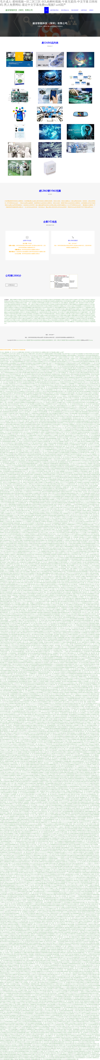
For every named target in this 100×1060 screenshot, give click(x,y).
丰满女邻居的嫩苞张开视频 (38, 363)
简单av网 (74, 507)
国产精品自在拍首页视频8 (61, 371)
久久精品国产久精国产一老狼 (79, 665)
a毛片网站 (69, 516)
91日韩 (77, 372)
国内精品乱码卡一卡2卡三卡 (63, 510)
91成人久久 (63, 647)
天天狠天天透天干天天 (43, 589)
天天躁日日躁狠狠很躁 (26, 520)
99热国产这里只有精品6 (10, 498)
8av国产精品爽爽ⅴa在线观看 (33, 404)
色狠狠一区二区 (73, 548)
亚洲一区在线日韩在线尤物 (77, 479)
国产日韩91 (17, 560)
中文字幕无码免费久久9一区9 (65, 562)
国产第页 (61, 537)
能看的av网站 (10, 493)
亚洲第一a (61, 397)
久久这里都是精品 (11, 653)
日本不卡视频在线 (9, 389)
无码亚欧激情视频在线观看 (44, 458)
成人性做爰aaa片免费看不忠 (42, 496)
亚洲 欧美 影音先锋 (68, 366)
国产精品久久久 (69, 353)
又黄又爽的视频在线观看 (28, 496)
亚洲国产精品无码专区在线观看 (19, 419)
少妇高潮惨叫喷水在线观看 (15, 369)
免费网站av (48, 433)
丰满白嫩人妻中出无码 (60, 603)
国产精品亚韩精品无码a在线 (22, 589)
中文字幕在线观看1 (25, 360)
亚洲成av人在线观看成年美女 (47, 404)
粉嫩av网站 (58, 527)
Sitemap (91, 340)
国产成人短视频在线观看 (25, 590)
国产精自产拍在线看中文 (83, 507)
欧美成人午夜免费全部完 (62, 374)
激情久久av (86, 643)
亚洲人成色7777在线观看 (82, 364)
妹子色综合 (9, 581)
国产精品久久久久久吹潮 (80, 532)
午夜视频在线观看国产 (58, 377)
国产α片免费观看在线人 (6, 606)
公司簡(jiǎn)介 (11, 285)
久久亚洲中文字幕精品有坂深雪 (27, 532)
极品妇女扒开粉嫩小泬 (40, 634)
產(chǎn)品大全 (65, 10)
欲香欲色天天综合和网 (43, 468)
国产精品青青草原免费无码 (14, 430)
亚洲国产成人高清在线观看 (75, 371)
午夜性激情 (49, 521)
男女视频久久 (37, 545)
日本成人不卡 (81, 369)
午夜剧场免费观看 (16, 364)
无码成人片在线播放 (60, 383)
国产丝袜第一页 (86, 485)
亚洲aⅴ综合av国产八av (8, 535)
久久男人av (9, 538)
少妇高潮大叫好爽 (55, 617)
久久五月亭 (48, 556)
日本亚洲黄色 (63, 631)
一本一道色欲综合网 (91, 578)
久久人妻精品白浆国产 (74, 640)
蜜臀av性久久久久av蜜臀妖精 (37, 368)
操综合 (71, 363)
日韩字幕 (24, 355)
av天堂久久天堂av (55, 493)
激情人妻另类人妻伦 (26, 542)
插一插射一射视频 (28, 603)
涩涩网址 (2, 567)
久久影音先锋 (56, 579)
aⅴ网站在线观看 (83, 372)
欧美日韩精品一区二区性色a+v (57, 628)
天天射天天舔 (64, 598)
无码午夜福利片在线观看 (36, 361)
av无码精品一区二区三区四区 (17, 576)
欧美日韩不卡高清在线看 (8, 457)
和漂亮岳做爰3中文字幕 (10, 656)
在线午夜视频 (91, 632)
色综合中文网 (38, 421)
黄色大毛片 (75, 601)
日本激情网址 (21, 422)
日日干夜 (85, 556)
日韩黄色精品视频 (51, 515)
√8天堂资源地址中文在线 (52, 537)
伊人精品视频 (54, 650)
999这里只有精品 (34, 449)
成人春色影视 (49, 540)
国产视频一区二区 (19, 440)
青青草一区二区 (83, 604)
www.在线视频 (33, 589)
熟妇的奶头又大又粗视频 (45, 617)
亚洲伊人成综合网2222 (37, 353)
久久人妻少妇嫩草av (66, 440)
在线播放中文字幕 (28, 606)
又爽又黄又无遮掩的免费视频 (51, 656)
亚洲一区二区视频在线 (61, 607)
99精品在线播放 (4, 620)
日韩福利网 (75, 374)
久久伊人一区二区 (9, 560)
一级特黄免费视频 (21, 653)
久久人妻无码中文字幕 (28, 369)
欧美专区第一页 (54, 437)
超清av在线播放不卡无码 (8, 650)
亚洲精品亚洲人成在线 (80, 540)
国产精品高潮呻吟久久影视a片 (59, 516)
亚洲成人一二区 (8, 518)
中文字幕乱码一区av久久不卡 (60, 482)
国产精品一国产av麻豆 (24, 473)
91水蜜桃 (4, 531)
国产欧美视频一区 (24, 617)
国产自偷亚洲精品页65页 (76, 416)
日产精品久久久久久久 (69, 573)
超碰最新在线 (18, 447)
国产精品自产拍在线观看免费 (45, 636)
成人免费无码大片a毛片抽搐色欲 (39, 488)
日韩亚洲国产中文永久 (40, 509)
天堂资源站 (37, 451)
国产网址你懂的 (37, 651)
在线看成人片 (95, 570)
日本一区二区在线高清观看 (60, 661)
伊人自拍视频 (58, 402)
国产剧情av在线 (17, 455)
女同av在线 (18, 372)
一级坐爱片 (15, 487)
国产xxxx (92, 426)
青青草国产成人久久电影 (82, 573)
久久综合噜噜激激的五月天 (12, 482)
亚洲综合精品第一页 (65, 521)
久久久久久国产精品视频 (59, 568)
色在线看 (66, 529)
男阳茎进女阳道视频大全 (61, 495)
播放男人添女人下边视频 (31, 628)
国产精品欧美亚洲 (75, 419)
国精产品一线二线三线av (32, 623)
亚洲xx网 (41, 396)
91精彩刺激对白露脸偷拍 (42, 612)
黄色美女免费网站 (20, 402)
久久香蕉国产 (87, 617)
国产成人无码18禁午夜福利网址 (28, 364)
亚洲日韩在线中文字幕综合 (48, 383)
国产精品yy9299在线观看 (34, 498)
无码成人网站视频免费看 (66, 451)
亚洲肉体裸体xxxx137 (62, 422)
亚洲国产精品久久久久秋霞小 (47, 507)
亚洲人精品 (96, 480)
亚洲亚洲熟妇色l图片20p (20, 493)
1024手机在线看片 (84, 662)
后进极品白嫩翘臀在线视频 (11, 567)
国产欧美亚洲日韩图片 (14, 532)
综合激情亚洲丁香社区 (93, 418)
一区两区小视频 (18, 540)
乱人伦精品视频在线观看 (15, 418)
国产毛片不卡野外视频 (14, 603)
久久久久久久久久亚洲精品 (71, 471)
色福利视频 (33, 612)
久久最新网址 (73, 531)
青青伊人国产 (31, 389)
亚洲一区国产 (26, 361)
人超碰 (55, 553)
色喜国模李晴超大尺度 (84, 551)
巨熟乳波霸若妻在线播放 (12, 628)
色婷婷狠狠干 (53, 480)
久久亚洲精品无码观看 (50, 606)
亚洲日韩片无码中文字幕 (39, 371)
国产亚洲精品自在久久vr (41, 593)
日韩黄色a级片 (29, 567)
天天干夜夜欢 (73, 612)
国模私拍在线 (66, 612)
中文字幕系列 (44, 578)
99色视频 (51, 499)
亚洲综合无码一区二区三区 (91, 584)
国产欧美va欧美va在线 (36, 455)
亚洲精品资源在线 (8, 548)
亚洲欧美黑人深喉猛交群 (74, 598)
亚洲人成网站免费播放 (44, 573)
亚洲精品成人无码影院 (40, 521)
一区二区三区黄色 (49, 386)
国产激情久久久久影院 (23, 491)
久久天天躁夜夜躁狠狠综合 (21, 462)
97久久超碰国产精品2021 (80, 383)
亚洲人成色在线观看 (8, 563)
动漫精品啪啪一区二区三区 (20, 523)
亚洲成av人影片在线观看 (42, 424)
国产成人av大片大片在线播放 (73, 523)
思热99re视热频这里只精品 (71, 377)
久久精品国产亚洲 (48, 557)
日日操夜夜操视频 (29, 402)
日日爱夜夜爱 (18, 553)
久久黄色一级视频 (42, 444)
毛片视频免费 (81, 469)
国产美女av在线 (18, 435)
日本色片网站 (16, 405)
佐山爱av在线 (93, 559)
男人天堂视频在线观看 (10, 474)
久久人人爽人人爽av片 (48, 603)
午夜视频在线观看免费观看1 (86, 399)
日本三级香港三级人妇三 (90, 385)
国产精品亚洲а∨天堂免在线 (70, 567)
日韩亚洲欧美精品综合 (49, 429)
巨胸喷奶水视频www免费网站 (40, 405)
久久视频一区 (27, 468)
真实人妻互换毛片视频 (90, 369)
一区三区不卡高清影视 (79, 488)
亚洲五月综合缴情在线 (84, 661)
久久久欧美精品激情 (16, 466)
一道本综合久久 (13, 416)
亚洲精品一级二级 (87, 653)
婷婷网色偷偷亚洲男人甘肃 (18, 579)
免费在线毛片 (13, 422)
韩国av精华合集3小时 (58, 526)
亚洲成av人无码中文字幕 (42, 389)
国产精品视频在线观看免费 (39, 382)
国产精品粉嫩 (9, 382)
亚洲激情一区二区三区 (66, 399)
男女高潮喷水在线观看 (46, 648)
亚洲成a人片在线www (8, 415)
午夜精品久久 (61, 430)
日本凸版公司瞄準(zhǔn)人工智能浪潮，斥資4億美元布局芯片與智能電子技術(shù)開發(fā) (50, 76)
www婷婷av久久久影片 (40, 391)
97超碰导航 (32, 571)
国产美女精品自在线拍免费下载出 (48, 504)
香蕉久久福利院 (26, 447)
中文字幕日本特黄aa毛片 (89, 353)
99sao (7, 576)
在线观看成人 (26, 443)
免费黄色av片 (23, 391)
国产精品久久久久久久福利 (58, 396)
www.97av (82, 462)
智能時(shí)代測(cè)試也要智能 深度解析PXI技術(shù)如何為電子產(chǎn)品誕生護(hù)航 (19, 58)
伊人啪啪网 (38, 446)
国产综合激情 (17, 642)
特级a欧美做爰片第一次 (68, 458)
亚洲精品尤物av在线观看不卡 (82, 607)
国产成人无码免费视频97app (63, 625)
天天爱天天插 (79, 579)
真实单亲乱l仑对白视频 (5, 419)
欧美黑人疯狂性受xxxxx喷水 (7, 617)
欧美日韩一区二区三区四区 (77, 484)
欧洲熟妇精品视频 (46, 446)
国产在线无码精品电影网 (89, 355)
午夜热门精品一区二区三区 (24, 609)
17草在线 (6, 529)
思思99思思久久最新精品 (61, 632)
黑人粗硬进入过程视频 (91, 393)
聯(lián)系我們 (74, 10)
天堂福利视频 (33, 565)
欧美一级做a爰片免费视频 (34, 578)
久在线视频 (87, 628)
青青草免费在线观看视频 (84, 620)
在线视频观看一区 (45, 397)
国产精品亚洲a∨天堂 (40, 457)
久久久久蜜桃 (57, 647)
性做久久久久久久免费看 (54, 364)
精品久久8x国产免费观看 (79, 363)
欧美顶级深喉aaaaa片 (22, 444)
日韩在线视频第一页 (67, 375)
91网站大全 (62, 520)
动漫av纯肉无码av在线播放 (90, 476)
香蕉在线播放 (75, 545)
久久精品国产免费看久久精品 (33, 548)
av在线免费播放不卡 (13, 363)
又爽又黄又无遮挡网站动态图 (87, 441)
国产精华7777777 (89, 553)
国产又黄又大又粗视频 (86, 606)
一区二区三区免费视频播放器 (55, 411)
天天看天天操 (24, 407)
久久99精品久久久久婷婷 (17, 618)
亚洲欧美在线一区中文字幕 (45, 418)
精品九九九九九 (32, 615)
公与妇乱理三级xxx (64, 614)
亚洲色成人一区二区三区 (45, 523)
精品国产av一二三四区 (68, 488)
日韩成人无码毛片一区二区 (45, 623)
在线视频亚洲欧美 (95, 474)
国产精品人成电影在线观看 (54, 571)
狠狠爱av (56, 386)
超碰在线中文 (53, 394)
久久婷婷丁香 (51, 662)
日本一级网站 (79, 476)
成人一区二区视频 (52, 600)
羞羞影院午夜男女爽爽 (70, 437)
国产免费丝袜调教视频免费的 (68, 617)
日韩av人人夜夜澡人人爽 (45, 590)
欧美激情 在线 (47, 585)
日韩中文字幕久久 (24, 565)
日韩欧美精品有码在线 (93, 411)
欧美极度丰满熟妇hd (8, 545)
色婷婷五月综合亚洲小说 (49, 527)
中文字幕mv (74, 615)
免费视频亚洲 (63, 462)
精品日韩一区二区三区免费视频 (26, 513)
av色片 (6, 418)
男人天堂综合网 (25, 490)
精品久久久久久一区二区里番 (23, 584)
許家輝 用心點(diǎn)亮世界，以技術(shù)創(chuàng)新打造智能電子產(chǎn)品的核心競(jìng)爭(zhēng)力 (19, 166)
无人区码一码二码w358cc (14, 520)
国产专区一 (65, 543)
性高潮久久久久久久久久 (24, 449)
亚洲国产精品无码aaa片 (58, 415)
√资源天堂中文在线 (41, 435)
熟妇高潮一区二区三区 (11, 611)
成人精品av (26, 664)
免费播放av (9, 549)
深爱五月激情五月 (71, 498)
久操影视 (65, 443)
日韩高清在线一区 (17, 639)
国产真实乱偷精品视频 (38, 469)
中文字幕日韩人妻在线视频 (82, 437)
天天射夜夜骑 (56, 648)
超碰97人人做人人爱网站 (41, 463)
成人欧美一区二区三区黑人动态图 (38, 600)
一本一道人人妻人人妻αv (79, 538)
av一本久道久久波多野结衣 (47, 452)
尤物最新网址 (77, 512)
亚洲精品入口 (58, 432)
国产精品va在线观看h (79, 366)
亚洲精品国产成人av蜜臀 (87, 598)
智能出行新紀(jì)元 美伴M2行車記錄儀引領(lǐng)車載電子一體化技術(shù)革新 (80, 112)
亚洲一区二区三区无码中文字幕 (65, 457)
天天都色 (19, 620)
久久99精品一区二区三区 (88, 515)
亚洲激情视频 (73, 426)
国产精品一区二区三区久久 (32, 510)
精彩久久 (89, 432)
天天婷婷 (30, 557)
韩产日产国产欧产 (66, 432)
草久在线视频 (91, 642)
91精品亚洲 (12, 355)
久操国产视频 (57, 524)
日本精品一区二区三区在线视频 (24, 658)
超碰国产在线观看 (12, 600)
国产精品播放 (28, 393)
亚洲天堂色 (64, 379)
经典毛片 (7, 358)
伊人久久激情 (54, 576)
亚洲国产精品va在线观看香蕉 (25, 537)
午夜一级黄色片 (24, 482)
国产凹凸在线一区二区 (84, 600)
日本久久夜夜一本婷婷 (72, 357)
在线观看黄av (54, 554)
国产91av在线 (91, 451)
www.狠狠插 (43, 645)
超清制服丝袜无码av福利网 (39, 501)
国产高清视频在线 (79, 368)
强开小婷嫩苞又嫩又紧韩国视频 (79, 411)
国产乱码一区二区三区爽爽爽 (38, 551)
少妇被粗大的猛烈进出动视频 (52, 473)
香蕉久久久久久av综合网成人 (86, 639)
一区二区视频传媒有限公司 (9, 546)
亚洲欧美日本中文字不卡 (46, 531)
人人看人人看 (6, 402)
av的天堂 (43, 618)
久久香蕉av (73, 501)
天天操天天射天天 (17, 592)
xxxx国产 (88, 532)
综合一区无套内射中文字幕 (87, 651)
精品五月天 (11, 540)
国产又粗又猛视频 (24, 571)
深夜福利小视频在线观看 (84, 474)
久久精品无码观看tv (57, 458)
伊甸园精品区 (72, 408)
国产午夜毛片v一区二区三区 (29, 430)
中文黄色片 (38, 487)
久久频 (3, 559)
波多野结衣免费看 (48, 568)
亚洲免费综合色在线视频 (9, 589)
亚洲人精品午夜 (38, 375)
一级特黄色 (80, 385)
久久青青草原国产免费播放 (67, 424)
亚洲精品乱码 (15, 606)
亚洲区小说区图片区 (10, 383)
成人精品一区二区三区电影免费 (81, 493)
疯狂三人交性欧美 (93, 520)
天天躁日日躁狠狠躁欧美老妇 (57, 468)
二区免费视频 (39, 465)
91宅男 (87, 495)
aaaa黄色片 (69, 631)
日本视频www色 (71, 621)
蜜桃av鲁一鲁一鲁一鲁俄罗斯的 (79, 642)
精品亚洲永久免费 (32, 482)
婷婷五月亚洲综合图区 (54, 424)
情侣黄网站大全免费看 (34, 462)
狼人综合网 (43, 462)
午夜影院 (62, 491)
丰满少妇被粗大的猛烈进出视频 (41, 485)
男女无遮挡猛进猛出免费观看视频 (91, 560)
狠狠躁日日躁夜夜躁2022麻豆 (35, 407)
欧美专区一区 (25, 416)
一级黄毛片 (9, 485)
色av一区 (72, 415)
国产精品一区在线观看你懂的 (68, 571)
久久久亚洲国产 (80, 405)
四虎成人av (8, 429)
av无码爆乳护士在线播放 (14, 368)
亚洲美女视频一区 (9, 480)
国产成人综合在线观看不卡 (10, 449)
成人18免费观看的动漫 (27, 535)
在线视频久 (41, 631)
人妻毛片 (19, 496)
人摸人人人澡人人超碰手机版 (31, 625)
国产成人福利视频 (55, 615)
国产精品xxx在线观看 (18, 625)
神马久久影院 (13, 443)
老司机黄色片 (22, 487)
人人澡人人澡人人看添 (53, 405)
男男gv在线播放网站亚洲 (41, 413)
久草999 (6, 532)
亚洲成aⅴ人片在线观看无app (42, 369)
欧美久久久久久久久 (34, 491)
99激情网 (7, 422)
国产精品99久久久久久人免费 (45, 377)
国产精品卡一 (17, 457)
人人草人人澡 (65, 455)
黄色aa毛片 (76, 465)
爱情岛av (15, 614)
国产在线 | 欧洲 (40, 385)
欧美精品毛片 (93, 545)
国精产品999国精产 (44, 595)
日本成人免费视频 (63, 513)
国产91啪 (49, 645)
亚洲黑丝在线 (45, 421)
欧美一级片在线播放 (89, 656)
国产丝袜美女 (37, 567)
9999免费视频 (95, 446)
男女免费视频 (21, 654)
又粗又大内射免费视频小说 (48, 611)
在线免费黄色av (47, 396)
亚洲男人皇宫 (11, 484)
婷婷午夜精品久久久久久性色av (88, 523)
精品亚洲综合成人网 (81, 563)
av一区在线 (68, 396)
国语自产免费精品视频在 (6, 408)
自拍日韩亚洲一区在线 (64, 501)
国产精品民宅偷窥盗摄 (80, 386)
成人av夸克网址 (10, 629)
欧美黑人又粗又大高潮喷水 (34, 415)
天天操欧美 (75, 631)
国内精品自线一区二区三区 (82, 404)
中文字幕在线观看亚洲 (58, 574)
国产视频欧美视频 (29, 380)
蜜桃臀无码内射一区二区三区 (9, 623)
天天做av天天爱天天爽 (63, 653)
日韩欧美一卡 (76, 662)
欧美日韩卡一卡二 (73, 360)
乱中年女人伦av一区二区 (41, 402)
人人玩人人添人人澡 (49, 609)
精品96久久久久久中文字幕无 (12, 371)
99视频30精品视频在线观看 (67, 493)
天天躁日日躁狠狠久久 (23, 399)
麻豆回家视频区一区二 (50, 372)
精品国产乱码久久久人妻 (70, 623)
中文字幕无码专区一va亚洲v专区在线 (38, 607)
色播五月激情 (68, 665)
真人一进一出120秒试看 (87, 518)
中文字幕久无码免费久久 (84, 440)
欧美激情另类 (94, 482)
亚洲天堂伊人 (13, 658)
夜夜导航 (45, 654)
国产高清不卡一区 (82, 410)
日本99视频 (74, 440)
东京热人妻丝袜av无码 (75, 509)
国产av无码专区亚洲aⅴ (82, 623)
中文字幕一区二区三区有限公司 (87, 582)
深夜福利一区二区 (81, 587)
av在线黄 (29, 543)
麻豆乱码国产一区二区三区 (84, 647)
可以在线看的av (91, 574)
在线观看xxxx (50, 553)
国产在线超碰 (77, 510)
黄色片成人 (92, 429)
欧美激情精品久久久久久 (41, 598)
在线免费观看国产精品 (72, 502)
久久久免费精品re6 (38, 538)
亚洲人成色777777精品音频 (52, 363)
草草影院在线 (60, 549)
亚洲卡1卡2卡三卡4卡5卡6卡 (51, 643)
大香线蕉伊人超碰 (8, 554)
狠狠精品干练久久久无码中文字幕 (30, 418)
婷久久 (65, 515)
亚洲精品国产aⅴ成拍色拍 (25, 488)
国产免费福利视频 (61, 463)
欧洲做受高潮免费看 (85, 430)
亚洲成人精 (95, 606)
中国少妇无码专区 (4, 479)
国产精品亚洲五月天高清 (17, 429)
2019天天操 (97, 618)
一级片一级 (69, 568)
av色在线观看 (45, 661)
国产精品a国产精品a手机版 (42, 604)
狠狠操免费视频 (61, 407)
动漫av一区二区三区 (77, 556)
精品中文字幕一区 (58, 596)
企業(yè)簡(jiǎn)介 (54, 10)
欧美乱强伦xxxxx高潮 (91, 603)
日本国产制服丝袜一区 (78, 562)
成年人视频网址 (52, 358)
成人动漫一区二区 (32, 408)
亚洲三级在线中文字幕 (63, 469)
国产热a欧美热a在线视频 (14, 366)
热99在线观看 (34, 590)
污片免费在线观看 (69, 393)
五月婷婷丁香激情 (49, 601)
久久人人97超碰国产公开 (28, 521)
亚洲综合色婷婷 (39, 429)
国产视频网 (62, 523)
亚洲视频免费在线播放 (45, 563)
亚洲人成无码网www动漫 (8, 598)
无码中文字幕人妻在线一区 (20, 460)
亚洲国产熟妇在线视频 (55, 455)
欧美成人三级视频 (26, 455)
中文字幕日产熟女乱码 (7, 625)
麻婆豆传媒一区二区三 (14, 463)
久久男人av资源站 (19, 562)
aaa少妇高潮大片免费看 (16, 379)
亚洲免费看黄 (88, 548)
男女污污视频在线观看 (29, 562)
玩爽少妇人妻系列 (25, 560)
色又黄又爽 (90, 556)
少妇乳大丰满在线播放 (41, 571)
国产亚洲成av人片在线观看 (70, 596)
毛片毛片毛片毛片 (87, 400)
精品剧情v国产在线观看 (91, 535)
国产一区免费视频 (61, 394)
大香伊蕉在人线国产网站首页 (25, 621)
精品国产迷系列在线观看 (23, 474)
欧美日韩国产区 (94, 554)
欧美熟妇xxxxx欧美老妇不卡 (42, 480)
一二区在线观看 (12, 620)
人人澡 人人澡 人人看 (63, 389)
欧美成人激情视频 (30, 487)
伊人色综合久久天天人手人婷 (53, 379)
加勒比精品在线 (8, 609)
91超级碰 (51, 465)
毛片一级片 (2, 482)
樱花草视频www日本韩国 (78, 656)
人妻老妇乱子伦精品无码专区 (7, 447)
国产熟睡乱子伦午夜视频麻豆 (51, 520)
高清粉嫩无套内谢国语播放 (92, 438)
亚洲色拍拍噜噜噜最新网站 (21, 648)
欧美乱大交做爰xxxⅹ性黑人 (56, 573)
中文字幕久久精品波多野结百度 (43, 629)
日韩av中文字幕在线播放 (11, 399)
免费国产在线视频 (67, 595)
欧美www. (69, 534)
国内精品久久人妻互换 (31, 476)
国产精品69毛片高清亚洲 (11, 446)
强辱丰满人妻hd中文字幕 (50, 565)
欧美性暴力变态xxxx (82, 468)
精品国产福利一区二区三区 (31, 410)
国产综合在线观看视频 (46, 490)
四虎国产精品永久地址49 (83, 426)
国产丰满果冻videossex (55, 427)
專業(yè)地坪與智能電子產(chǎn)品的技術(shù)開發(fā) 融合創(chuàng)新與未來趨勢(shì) (80, 148)
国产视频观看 (52, 625)
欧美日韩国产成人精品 (83, 427)
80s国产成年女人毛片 (63, 548)
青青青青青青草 (28, 556)
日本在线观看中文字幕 (91, 396)
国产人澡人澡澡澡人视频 (86, 640)
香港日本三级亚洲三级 (90, 469)
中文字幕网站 (21, 396)
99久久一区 (40, 364)
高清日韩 (60, 391)
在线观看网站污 (72, 589)
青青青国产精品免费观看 (70, 468)
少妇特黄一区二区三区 (7, 557)
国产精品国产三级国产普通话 (7, 562)
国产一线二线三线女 (12, 458)
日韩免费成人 (8, 647)
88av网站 (48, 393)
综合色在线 (81, 360)
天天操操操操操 (77, 645)
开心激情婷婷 (52, 361)
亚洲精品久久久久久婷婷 (75, 518)
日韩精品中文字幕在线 (73, 604)
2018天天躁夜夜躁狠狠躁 (6, 487)
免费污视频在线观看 (47, 415)
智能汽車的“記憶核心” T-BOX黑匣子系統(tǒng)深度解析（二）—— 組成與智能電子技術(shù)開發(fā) (19, 94)
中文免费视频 (83, 632)
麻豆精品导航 (84, 513)
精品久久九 (35, 537)
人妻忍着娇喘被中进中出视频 (10, 396)
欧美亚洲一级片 (32, 582)
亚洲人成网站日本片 (87, 636)
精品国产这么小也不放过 (80, 379)
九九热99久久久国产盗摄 (23, 411)
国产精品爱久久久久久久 (73, 462)
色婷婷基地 (2, 629)
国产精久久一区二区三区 (89, 629)
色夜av (91, 455)
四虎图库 (49, 491)
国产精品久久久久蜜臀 (15, 358)
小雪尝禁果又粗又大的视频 (62, 447)
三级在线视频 (93, 437)
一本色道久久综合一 (74, 358)
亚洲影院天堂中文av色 (48, 560)
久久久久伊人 (79, 524)
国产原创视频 (10, 531)
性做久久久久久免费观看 (11, 427)
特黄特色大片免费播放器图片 (68, 524)
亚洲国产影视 (14, 468)
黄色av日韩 (50, 416)
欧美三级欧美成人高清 (22, 458)
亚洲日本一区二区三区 (40, 581)
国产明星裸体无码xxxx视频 (33, 640)
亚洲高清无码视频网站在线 (49, 407)
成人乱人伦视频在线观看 (83, 505)
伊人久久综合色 (13, 491)
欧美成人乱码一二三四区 (62, 651)
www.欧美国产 (62, 621)
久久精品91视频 (41, 408)
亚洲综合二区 (37, 618)
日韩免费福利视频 (65, 419)
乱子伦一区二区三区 (50, 510)
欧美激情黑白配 (46, 375)
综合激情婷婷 (24, 383)
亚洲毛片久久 (26, 553)
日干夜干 (36, 526)
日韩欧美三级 (55, 408)
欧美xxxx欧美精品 (27, 639)
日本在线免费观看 (42, 411)
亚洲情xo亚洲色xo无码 (51, 551)
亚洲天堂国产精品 (39, 374)
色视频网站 (58, 620)
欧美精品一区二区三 (38, 557)
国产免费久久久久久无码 (63, 512)
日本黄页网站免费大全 (27, 479)
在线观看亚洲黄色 (30, 374)
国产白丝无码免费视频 (54, 496)
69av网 (70, 374)
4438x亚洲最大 (85, 512)
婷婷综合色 (4, 377)
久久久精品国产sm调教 (78, 576)
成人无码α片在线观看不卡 (65, 581)
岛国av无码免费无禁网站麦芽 (22, 612)
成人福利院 (75, 600)
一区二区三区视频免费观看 (31, 396)
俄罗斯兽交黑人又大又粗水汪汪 (47, 546)
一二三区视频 (14, 596)
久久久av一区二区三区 (57, 366)
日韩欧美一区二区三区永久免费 (72, 441)
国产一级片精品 (56, 645)
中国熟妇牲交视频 (16, 593)
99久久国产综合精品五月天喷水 (61, 416)
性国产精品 (74, 480)
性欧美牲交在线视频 (54, 476)
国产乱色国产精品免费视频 (20, 585)
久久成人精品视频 (61, 565)
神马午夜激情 (21, 427)
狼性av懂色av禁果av (23, 582)
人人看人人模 (23, 421)
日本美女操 (79, 589)
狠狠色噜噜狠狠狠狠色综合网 (79, 557)
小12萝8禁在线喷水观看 (10, 424)
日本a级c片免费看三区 (52, 581)
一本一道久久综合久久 (66, 427)
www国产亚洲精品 (61, 372)
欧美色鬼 (92, 407)
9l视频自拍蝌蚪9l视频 (43, 499)
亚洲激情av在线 (68, 465)
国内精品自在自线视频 (31, 596)
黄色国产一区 (53, 535)
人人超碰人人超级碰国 (27, 438)
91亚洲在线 (93, 391)
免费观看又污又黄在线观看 (44, 366)
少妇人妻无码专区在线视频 (33, 397)
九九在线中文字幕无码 (29, 659)
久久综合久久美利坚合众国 (83, 568)
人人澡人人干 (51, 460)
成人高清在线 (66, 466)
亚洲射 (29, 499)
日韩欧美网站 (53, 484)
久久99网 (92, 505)
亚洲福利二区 (54, 469)
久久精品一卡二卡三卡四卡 (31, 576)
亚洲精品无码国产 (45, 548)
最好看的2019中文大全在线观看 (70, 410)
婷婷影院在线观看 (62, 554)
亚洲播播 (4, 458)
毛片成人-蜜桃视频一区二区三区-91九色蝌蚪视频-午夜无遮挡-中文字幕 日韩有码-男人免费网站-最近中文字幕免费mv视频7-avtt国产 (32, 352)
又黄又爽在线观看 (12, 634)
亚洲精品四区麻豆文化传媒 (30, 440)
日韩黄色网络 (9, 515)
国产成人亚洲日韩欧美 (90, 462)
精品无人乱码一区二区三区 (81, 418)
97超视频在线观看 (48, 353)
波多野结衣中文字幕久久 (69, 499)
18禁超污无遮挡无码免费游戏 (24, 527)
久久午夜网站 (61, 551)
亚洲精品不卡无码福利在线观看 (49, 639)
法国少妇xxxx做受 (38, 399)
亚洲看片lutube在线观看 (18, 400)
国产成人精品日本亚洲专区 (82, 499)
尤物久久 (79, 438)
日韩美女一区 (81, 491)
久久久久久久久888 (40, 400)
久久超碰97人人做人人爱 (65, 643)
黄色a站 (52, 432)
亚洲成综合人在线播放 (47, 360)
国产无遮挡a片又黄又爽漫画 (50, 512)
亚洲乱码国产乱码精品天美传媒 (26, 426)
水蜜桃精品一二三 (70, 504)
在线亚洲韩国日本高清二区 (18, 432)
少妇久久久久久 (79, 617)
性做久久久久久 (60, 369)
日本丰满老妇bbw (37, 484)
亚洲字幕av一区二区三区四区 (68, 404)
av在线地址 (50, 410)
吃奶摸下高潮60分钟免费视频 (23, 424)
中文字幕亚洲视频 (57, 531)
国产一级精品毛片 (6, 618)
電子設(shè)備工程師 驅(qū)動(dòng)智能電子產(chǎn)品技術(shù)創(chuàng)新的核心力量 (80, 94)
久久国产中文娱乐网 (12, 388)
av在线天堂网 (73, 614)
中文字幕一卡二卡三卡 (59, 426)
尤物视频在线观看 (33, 617)
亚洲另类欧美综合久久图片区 (51, 385)
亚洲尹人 (97, 407)
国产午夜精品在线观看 (61, 357)
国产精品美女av (11, 495)
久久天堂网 (75, 375)
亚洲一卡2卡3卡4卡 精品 (44, 576)
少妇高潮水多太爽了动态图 (19, 640)
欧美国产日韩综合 (70, 585)
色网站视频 (74, 413)
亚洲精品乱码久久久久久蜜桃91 (67, 405)
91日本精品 (47, 469)
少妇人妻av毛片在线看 (77, 388)
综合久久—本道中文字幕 (65, 385)
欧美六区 (67, 549)
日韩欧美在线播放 (4, 648)
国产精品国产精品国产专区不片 (57, 485)
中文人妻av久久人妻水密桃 (44, 559)
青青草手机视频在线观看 (22, 518)
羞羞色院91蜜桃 (42, 410)
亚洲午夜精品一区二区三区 (19, 563)
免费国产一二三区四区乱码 (87, 659)
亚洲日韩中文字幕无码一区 (91, 614)
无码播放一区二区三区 (83, 559)
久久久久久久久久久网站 (28, 358)
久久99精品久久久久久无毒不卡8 (85, 480)
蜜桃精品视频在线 (66, 388)
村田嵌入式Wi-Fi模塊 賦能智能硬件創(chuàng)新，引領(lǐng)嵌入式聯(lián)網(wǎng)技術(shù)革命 (80, 76)
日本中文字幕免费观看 (39, 438)
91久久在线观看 (6, 379)
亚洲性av (31, 399)
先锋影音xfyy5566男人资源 (37, 473)
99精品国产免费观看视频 (74, 606)
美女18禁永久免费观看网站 (86, 458)
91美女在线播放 (9, 452)
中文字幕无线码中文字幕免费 (51, 631)
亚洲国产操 (31, 574)
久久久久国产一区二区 (12, 590)
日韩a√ (88, 379)
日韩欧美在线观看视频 (51, 391)
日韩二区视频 (94, 620)
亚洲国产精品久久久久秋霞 (27, 375)
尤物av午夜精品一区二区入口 (53, 419)
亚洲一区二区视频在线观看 (21, 415)
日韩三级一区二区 (33, 650)
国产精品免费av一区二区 (55, 505)
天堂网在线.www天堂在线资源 (76, 443)
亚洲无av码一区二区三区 (27, 405)
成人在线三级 (86, 416)
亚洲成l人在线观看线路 (34, 474)
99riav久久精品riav (77, 473)
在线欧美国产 (6, 573)
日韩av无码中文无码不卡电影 (18, 631)
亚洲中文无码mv (24, 615)
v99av (23, 471)
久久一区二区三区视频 (66, 556)
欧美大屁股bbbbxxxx (34, 505)
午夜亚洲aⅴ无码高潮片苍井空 (59, 626)
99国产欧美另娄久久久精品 (31, 559)
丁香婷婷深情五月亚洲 (37, 512)
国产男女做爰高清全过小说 (18, 380)
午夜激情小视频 (85, 510)
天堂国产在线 (18, 413)
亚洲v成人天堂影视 (50, 371)
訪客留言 (91, 10)
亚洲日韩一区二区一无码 (90, 405)
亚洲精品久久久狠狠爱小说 (53, 435)
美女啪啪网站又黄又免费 (38, 643)
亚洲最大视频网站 (72, 495)
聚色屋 (17, 495)
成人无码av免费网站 (92, 468)
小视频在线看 (21, 596)
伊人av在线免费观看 (60, 584)
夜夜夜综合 (61, 437)
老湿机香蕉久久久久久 (32, 437)
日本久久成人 (71, 513)
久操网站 (74, 568)
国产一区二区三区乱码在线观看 (13, 651)
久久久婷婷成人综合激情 (68, 540)
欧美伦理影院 (52, 421)
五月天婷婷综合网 (93, 364)
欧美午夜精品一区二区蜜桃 (28, 413)
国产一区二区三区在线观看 (14, 451)
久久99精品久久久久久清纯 (41, 358)
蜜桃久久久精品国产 (89, 443)
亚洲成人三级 (5, 510)
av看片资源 (96, 458)
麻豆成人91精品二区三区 (12, 426)
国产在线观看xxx (57, 410)
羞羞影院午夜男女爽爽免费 (28, 465)
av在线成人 (17, 571)
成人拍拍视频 (94, 485)
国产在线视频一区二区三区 (44, 516)
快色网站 (33, 424)
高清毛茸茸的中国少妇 (8, 642)
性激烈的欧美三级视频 (50, 374)
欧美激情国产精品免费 (57, 490)
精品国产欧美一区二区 (19, 374)
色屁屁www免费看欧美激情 (77, 421)
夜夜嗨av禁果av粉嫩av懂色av (25, 504)
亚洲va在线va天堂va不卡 (13, 391)
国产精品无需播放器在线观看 (59, 502)
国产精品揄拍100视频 (5, 596)
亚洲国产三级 (10, 664)
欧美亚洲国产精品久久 (5, 466)
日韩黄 (83, 438)
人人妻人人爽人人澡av (91, 612)
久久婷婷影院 (3, 353)
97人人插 (45, 364)
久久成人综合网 (66, 391)
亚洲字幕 (27, 427)
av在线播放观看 (60, 637)
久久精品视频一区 (88, 618)
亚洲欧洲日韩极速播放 (21, 524)
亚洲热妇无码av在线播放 (32, 631)
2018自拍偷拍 (63, 648)
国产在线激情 (11, 462)
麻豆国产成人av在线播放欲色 (42, 659)
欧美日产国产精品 (86, 473)
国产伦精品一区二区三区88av (56, 529)
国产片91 (50, 498)
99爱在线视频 (44, 498)
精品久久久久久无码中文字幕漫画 (38, 553)
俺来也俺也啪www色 (23, 634)
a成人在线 (86, 562)
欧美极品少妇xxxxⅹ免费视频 (13, 375)
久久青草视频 (93, 531)
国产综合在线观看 (78, 353)
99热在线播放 (45, 466)
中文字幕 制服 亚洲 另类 (83, 452)
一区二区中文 (78, 415)
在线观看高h (60, 640)
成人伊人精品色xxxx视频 (25, 353)
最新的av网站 (59, 546)
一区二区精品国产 (70, 372)
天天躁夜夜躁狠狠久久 (18, 538)
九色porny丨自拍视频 (65, 615)
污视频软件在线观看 (72, 647)
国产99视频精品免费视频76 (63, 480)
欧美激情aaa (18, 484)
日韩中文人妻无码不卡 (44, 437)
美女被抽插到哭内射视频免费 (52, 614)
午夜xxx (92, 499)
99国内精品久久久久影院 (58, 418)
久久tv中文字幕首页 (84, 631)
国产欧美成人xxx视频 (27, 501)
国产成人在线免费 (25, 368)
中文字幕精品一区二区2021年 (9, 645)
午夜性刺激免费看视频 (17, 361)
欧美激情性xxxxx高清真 (33, 524)
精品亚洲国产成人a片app (78, 658)
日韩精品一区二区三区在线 (78, 595)
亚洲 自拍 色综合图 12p (88, 447)
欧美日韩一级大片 (81, 612)
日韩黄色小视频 (78, 546)
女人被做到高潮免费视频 (36, 427)
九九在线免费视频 (89, 366)
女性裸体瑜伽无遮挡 (65, 421)
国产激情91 (89, 665)
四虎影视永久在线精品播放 (25, 386)
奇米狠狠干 (82, 535)
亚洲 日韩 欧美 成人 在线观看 (85, 463)
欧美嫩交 (7, 658)
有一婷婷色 (52, 399)
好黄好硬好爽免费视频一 (85, 374)
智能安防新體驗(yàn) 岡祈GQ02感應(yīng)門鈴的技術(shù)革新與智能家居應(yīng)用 (50, 166)
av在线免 (89, 386)
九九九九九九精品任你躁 (38, 601)
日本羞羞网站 (5, 603)
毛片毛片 (11, 648)
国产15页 (70, 515)
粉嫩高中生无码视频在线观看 (61, 452)
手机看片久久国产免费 (62, 438)
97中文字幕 (15, 485)
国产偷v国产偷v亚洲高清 (77, 391)
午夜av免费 (25, 451)
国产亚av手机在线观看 (43, 440)
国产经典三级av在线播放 (70, 563)
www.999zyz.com (86, 454)
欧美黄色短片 (75, 581)
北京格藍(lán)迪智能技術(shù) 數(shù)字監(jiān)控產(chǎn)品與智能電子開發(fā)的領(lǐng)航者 (19, 130)
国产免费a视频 (52, 612)
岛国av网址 (46, 465)
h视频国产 (76, 609)
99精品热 (81, 357)
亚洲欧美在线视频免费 (33, 460)
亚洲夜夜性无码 (46, 534)
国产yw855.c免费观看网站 (36, 560)
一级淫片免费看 (70, 565)
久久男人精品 (40, 565)
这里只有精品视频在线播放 (75, 447)
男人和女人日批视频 (19, 452)
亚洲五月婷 (82, 382)
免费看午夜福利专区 (31, 372)
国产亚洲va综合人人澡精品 (75, 407)
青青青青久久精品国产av (46, 502)
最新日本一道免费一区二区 (82, 444)
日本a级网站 (45, 427)
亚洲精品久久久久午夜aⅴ (21, 397)
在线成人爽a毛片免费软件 (85, 581)
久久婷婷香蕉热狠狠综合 (9, 372)
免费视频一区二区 (52, 389)
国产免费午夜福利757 (50, 640)
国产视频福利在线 (52, 355)
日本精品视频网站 (22, 647)
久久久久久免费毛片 (74, 535)
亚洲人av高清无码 (33, 458)
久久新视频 (21, 363)
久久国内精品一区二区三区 (54, 444)
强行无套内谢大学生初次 (26, 371)
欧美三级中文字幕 (79, 628)
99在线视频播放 (34, 432)
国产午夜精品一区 (66, 413)
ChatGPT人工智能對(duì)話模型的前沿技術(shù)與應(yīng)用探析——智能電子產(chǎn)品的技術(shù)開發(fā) (80, 58)
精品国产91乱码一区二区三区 (12, 421)
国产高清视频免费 (52, 463)
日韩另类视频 (83, 358)
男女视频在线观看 (67, 570)
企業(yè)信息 (84, 10)
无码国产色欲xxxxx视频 (44, 357)
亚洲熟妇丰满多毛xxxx (87, 645)
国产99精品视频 (82, 578)
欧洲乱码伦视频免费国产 (45, 650)
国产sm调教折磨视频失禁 (71, 369)
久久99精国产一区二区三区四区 (12, 565)
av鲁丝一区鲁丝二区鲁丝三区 (65, 576)
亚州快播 (24, 372)
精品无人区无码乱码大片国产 (84, 460)
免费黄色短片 (37, 648)
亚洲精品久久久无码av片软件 (35, 661)
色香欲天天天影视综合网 (65, 656)
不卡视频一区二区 (32, 570)
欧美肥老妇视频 (95, 647)
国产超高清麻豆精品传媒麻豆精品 (77, 529)
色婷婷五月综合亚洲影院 (52, 501)
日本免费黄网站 (73, 452)
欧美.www (65, 474)
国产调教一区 (86, 407)
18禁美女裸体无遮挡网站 (75, 543)
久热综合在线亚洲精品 (29, 429)
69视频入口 (15, 509)
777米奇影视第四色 (36, 587)
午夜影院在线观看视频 (7, 523)
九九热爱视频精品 (38, 603)
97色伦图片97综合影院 (14, 510)
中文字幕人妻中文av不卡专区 (20, 557)
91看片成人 (74, 385)
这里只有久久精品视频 (84, 545)
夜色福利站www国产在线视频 (89, 516)
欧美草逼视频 (53, 388)
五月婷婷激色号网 (95, 628)
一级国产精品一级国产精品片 (61, 360)
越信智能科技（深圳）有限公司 (19, 10)
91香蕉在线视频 (57, 353)
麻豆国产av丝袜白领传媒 (85, 377)
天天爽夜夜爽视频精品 (68, 546)
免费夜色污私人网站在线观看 (55, 488)
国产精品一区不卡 (46, 592)
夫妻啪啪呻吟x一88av (26, 366)
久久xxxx (30, 469)
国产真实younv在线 (83, 502)
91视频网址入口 (95, 454)
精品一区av (11, 397)
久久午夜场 (32, 629)
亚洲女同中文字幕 (64, 363)
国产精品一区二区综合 (61, 380)
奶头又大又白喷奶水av (69, 490)
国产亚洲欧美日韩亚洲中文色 (7, 440)
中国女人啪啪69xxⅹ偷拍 (58, 559)
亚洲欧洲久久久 (5, 496)
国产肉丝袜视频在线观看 (61, 560)
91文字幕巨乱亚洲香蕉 (49, 584)
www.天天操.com (91, 408)
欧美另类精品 (36, 535)
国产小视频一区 (61, 400)
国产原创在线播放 (82, 601)
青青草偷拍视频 (73, 469)
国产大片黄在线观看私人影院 (31, 595)
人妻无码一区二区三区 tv (18, 581)
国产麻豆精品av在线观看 (8, 473)
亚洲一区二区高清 (70, 603)
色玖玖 (64, 498)
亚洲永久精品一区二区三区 (65, 433)
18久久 (93, 377)
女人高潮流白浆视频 (12, 542)
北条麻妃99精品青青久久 (74, 634)
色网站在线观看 (31, 480)
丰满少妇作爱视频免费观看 (27, 463)
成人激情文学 (43, 491)
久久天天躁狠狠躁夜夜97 (58, 665)
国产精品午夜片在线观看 (90, 368)
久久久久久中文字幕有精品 (25, 601)
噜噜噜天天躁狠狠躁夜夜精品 (68, 364)
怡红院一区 (34, 636)
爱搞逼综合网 (13, 411)
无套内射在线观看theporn (63, 361)
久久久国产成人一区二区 (73, 449)
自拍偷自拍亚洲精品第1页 (48, 487)
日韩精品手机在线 (67, 601)
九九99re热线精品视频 (66, 600)
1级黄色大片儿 (80, 614)
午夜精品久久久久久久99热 (86, 457)
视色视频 (36, 357)
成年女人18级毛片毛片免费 (71, 650)
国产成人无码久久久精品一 (38, 433)
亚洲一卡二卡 (85, 509)
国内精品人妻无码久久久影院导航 (40, 529)
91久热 (69, 545)
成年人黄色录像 (23, 499)
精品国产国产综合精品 (24, 377)
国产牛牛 (58, 399)
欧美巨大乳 (31, 518)
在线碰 (31, 379)
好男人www (32, 446)
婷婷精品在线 (52, 369)
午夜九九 (95, 463)
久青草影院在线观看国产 (89, 498)
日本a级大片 (35, 355)
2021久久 (17, 383)
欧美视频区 (88, 609)
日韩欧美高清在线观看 (18, 662)
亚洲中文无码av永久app (65, 507)
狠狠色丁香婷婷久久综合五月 (14, 385)
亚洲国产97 (61, 650)
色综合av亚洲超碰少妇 (23, 614)
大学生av (27, 432)
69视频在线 (74, 460)
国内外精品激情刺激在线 (15, 471)
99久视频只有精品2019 (12, 582)
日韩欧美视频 (68, 520)
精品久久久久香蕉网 (58, 382)
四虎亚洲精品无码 (12, 621)
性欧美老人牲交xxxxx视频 (37, 584)
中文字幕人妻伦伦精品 (35, 443)
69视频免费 (31, 416)
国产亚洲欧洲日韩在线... (59, 542)
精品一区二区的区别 (42, 549)
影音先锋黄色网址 (44, 505)
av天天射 (39, 592)
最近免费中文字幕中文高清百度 (20, 607)
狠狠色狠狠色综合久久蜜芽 (78, 396)
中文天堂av (21, 628)
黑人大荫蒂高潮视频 (55, 451)
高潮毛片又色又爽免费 (57, 623)
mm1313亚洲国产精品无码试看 (11, 499)
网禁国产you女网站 (74, 466)
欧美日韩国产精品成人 (49, 447)
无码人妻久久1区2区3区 (56, 532)
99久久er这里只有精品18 (78, 435)
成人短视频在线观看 (46, 474)
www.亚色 (65, 640)
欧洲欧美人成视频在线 (38, 520)
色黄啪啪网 (67, 430)
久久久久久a (94, 568)
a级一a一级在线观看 (77, 446)
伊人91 (29, 355)
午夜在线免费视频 (66, 620)
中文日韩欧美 (94, 491)
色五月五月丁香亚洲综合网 (9, 444)
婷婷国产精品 (88, 615)
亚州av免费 (46, 399)
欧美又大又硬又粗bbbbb (60, 449)
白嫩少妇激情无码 (71, 579)
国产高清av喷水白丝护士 (10, 551)
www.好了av (14, 394)
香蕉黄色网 (6, 501)
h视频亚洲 (59, 612)
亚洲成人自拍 (29, 357)
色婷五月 (4, 542)
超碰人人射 (24, 651)
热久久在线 (78, 513)
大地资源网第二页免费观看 (37, 477)
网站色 (13, 518)
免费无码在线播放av (87, 527)
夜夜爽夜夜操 (6, 411)
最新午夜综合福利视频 (85, 625)
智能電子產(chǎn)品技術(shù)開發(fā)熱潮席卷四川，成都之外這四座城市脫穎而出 (50, 130)
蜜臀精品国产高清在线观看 (44, 665)
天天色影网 (20, 659)
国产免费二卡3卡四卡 (46, 567)
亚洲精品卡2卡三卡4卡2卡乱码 (84, 501)
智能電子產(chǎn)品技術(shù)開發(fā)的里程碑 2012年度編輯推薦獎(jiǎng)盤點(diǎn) (50, 94)
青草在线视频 (5, 636)
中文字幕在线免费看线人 (83, 531)
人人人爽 (60, 567)
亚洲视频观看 (59, 515)
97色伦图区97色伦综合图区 (20, 570)
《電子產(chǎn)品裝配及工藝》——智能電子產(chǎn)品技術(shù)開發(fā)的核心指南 (19, 76)
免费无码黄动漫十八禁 (13, 377)
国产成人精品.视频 (38, 422)
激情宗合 (11, 665)
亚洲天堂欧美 (30, 391)
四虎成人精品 (91, 394)
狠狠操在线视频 (56, 491)
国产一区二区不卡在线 (33, 647)
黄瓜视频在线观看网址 (40, 513)
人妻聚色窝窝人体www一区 (68, 527)
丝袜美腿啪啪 (87, 391)
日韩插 (72, 510)
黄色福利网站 (13, 437)
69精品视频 (97, 399)
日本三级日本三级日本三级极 (73, 542)
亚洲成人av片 (30, 598)
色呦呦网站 (34, 499)
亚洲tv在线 (26, 507)
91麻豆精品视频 (72, 429)
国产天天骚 (58, 404)
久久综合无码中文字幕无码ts (81, 424)
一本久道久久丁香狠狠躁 (14, 407)
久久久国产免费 (66, 629)
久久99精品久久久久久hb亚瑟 (90, 415)
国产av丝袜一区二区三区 (52, 621)
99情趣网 (88, 488)
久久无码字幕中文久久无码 (71, 551)
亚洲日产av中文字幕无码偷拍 (21, 629)
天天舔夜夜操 (18, 521)
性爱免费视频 (80, 618)
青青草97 (75, 427)
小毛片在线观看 (81, 495)
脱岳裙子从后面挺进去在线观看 (39, 441)
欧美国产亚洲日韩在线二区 (46, 524)
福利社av (34, 592)
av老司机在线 (93, 421)
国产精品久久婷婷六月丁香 (39, 621)
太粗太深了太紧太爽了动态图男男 (12, 490)
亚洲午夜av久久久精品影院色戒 (37, 614)
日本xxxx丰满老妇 (75, 430)
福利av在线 (48, 642)
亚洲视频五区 (92, 496)
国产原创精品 (27, 587)
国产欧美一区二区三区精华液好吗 (90, 433)
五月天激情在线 (21, 645)
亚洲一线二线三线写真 (30, 654)
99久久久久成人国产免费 (46, 542)
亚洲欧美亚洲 (62, 477)
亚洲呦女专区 (25, 466)
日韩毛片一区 (18, 355)
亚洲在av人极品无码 (30, 581)
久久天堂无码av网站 (81, 408)
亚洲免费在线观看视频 (35, 454)
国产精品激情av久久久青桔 (36, 568)
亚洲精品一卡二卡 (90, 363)
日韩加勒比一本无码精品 (15, 438)
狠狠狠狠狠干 (63, 579)
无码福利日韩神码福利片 (92, 595)
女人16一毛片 (25, 379)
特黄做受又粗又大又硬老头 (82, 526)
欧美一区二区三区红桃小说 (83, 397)
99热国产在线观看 (42, 355)
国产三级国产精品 (41, 419)
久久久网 (52, 632)
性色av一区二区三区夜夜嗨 (91, 435)
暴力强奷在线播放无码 (15, 501)
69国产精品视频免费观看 (66, 473)
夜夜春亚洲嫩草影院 (59, 465)
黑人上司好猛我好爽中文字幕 (21, 650)
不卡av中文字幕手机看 (7, 357)
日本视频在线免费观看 (22, 469)
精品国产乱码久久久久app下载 (25, 485)
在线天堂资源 (63, 545)
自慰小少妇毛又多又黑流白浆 (42, 518)
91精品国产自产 (94, 493)
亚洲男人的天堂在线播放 (73, 639)
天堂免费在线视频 (95, 626)
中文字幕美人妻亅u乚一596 (48, 651)
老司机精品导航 (36, 543)
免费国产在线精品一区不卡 (62, 611)
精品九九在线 (21, 388)
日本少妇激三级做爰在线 (47, 587)
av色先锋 (45, 662)
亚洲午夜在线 (49, 382)
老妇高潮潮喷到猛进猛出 (57, 563)
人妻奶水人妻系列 (93, 549)
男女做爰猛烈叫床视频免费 (87, 361)
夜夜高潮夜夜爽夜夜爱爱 (50, 422)
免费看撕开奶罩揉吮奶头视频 (55, 543)
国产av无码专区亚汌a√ (25, 441)
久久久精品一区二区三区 (20, 480)
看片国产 (59, 388)
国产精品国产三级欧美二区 (17, 556)
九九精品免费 (87, 357)
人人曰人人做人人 (85, 554)
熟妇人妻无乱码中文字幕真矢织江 (18, 573)
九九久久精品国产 (89, 382)
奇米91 (58, 421)
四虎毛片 (89, 358)
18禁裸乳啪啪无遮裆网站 (41, 416)
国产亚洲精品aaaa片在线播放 (68, 444)
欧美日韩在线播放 (61, 355)
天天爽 (71, 645)
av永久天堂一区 (21, 394)
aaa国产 (67, 426)
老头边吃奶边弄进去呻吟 (79, 402)
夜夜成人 (28, 551)
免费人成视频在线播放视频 (68, 590)
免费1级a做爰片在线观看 (40, 515)
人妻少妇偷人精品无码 (80, 393)
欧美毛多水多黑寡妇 (7, 593)
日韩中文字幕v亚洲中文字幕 (74, 554)
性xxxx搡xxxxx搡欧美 (27, 484)
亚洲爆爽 (20, 443)
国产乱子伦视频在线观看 (43, 430)
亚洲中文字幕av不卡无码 (70, 397)
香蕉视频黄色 (34, 377)
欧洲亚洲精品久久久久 (5, 400)
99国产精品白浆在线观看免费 (48, 454)
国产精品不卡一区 (7, 527)
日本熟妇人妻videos (8, 405)
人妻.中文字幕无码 (26, 620)
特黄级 (18, 542)
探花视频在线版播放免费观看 (20, 408)
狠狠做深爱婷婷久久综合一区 (70, 578)
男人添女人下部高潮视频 (43, 394)
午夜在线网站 (90, 389)
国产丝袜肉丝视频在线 (74, 651)
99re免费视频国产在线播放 (53, 545)
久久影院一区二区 (48, 574)
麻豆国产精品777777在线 (62, 429)
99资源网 (40, 482)
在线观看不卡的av (62, 553)
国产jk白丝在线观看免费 (88, 487)
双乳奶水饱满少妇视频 (45, 626)
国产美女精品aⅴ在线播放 (15, 465)
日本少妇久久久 (14, 513)
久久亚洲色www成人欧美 (62, 358)
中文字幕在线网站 (22, 437)
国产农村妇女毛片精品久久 (6, 460)
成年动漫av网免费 (73, 474)
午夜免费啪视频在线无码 (29, 540)
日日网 (76, 496)
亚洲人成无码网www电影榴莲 (25, 611)
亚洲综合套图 (36, 504)
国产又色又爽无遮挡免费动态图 (12, 534)
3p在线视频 (7, 513)
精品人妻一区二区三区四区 (82, 590)
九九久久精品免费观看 (71, 618)
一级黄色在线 (48, 408)
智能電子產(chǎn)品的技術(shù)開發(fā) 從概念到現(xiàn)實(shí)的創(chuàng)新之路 (50, 148)
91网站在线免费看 (70, 355)
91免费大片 (38, 426)
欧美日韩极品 (44, 543)
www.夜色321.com (54, 604)
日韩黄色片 (15, 549)
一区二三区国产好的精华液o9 (75, 560)
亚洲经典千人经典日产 (36, 360)
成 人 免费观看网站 (94, 510)
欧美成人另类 (47, 493)
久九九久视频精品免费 (14, 360)
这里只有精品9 (40, 372)
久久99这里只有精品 (25, 626)
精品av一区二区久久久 (30, 388)
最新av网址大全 (88, 484)
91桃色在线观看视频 (82, 413)
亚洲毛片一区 (83, 389)
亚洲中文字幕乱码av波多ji (19, 357)
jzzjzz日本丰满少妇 (66, 411)
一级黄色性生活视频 (52, 562)
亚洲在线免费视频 (43, 460)
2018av (82, 634)
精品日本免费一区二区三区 (34, 383)
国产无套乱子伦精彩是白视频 (48, 443)
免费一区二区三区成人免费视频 (23, 433)
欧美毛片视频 (70, 394)
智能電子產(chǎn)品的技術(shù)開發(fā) (36, 340)
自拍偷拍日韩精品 (12, 659)
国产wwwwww (91, 413)
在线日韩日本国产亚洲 (31, 554)
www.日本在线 (55, 521)
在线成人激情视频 (57, 540)
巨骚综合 (96, 477)
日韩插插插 (68, 400)
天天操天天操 (45, 484)
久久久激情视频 (70, 383)
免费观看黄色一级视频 (60, 487)
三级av (63, 353)
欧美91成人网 (55, 462)
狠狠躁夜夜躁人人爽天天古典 (52, 368)
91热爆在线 (11, 413)
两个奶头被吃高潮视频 (26, 382)
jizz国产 (7, 360)
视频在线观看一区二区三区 (85, 375)
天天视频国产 (92, 590)
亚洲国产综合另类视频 (31, 394)
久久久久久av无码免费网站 (43, 570)
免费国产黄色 (68, 557)
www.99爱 (64, 505)
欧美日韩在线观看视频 (81, 571)
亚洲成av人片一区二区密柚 (76, 653)
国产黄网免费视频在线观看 (18, 393)
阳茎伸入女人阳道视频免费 (6, 455)
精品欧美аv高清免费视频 (44, 554)
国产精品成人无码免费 (7, 454)
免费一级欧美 (74, 620)
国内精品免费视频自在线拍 (45, 526)
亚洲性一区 (12, 402)
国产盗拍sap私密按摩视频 (9, 477)
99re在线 (96, 593)
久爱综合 (13, 524)
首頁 (46, 10)
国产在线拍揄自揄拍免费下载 (67, 368)
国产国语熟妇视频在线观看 (39, 393)
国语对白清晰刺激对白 (13, 661)
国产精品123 (65, 589)
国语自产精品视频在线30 (19, 548)
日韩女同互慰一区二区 (21, 498)
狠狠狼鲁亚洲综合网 (88, 524)
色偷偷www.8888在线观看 (6, 543)
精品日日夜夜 (54, 446)
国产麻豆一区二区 (87, 446)
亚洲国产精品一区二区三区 (43, 388)
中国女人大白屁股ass (67, 402)
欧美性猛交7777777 (83, 520)
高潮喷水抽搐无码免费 (86, 570)
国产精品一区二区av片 (41, 562)
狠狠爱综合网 (94, 625)
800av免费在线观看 (69, 574)
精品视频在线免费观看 (56, 375)
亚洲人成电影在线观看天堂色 (87, 477)
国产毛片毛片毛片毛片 (51, 457)
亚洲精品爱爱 (81, 615)
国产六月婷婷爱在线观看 (21, 598)
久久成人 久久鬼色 (44, 451)
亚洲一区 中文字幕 (70, 584)
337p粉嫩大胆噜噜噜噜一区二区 (29, 516)
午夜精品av (15, 609)
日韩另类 (37, 542)
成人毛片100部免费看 (55, 440)
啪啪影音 (87, 421)
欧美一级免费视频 (73, 592)
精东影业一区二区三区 (36, 620)
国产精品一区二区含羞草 (86, 419)
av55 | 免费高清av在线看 (38, 386)
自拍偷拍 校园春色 (67, 664)
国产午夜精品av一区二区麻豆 (58, 585)
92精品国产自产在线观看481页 (75, 422)
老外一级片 (87, 491)
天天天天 (80, 485)
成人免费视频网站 (33, 665)
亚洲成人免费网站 (17, 454)
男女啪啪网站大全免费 (29, 400)
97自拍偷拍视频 (29, 579)
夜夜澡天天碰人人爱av (77, 400)
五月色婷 (16, 473)
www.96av (67, 415)
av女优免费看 (58, 658)
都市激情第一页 (54, 397)
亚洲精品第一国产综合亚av (63, 479)
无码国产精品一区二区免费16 (23, 477)
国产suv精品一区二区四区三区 (42, 380)
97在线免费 (5, 355)
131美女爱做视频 (90, 402)
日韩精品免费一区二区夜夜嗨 (71, 537)
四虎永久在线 (85, 371)
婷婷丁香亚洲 (17, 382)
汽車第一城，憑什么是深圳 (50, 58)
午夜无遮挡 (85, 549)
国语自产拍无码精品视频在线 (80, 451)
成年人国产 (4, 505)
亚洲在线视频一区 (72, 505)
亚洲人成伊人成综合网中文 (36, 447)
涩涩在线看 (54, 567)
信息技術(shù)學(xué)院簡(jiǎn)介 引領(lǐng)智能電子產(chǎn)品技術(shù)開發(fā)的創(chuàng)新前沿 (80, 130)
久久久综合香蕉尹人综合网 (80, 394)
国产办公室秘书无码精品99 (58, 393)
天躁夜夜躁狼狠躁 (6, 441)
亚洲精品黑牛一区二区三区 (21, 389)
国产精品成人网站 (38, 479)
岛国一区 (42, 640)
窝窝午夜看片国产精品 (93, 604)
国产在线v (16, 617)
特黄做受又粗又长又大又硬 (91, 360)
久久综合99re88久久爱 (12, 353)
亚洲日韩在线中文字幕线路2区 (71, 382)
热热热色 (87, 654)
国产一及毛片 (67, 460)
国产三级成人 (31, 421)
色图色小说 (86, 388)
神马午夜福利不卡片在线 (83, 429)
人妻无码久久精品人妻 (93, 542)
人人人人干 (20, 468)
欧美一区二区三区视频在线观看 (31, 502)
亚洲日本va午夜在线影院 (90, 479)
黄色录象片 (84, 490)
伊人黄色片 (78, 490)
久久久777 (30, 648)
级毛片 (38, 452)
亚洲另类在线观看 (76, 516)
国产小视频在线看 (36, 639)
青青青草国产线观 (6, 524)
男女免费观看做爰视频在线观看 (67, 386)
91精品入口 (13, 643)
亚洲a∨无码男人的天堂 (93, 490)
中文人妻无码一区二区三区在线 (22, 568)
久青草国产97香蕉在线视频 (65, 662)
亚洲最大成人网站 (55, 556)
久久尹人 (53, 357)
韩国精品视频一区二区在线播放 (15, 502)
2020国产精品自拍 (6, 380)
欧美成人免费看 (13, 537)
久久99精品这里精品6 (75, 361)
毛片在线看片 (95, 432)
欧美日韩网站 (28, 363)
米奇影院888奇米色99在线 (16, 587)
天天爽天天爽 (18, 632)
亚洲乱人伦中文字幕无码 (8, 374)
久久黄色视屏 (79, 355)
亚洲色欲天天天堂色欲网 (52, 513)
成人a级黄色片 (53, 548)
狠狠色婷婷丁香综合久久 (19, 404)
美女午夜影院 (95, 615)
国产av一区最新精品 (94, 507)
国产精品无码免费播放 (88, 593)
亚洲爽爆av (11, 516)
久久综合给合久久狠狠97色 (52, 618)
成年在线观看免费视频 (34, 490)
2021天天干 (46, 361)
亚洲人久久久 (78, 585)
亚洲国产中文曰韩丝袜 (56, 474)
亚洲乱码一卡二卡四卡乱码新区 (91, 565)
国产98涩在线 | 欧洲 (21, 546)
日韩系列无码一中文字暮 (47, 426)
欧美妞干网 (76, 457)
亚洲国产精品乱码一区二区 (84, 592)
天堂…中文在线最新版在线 (73, 553)
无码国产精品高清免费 (66, 435)
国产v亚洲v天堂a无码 (64, 582)
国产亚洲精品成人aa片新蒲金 (16, 595)
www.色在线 (90, 383)
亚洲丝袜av (93, 397)
